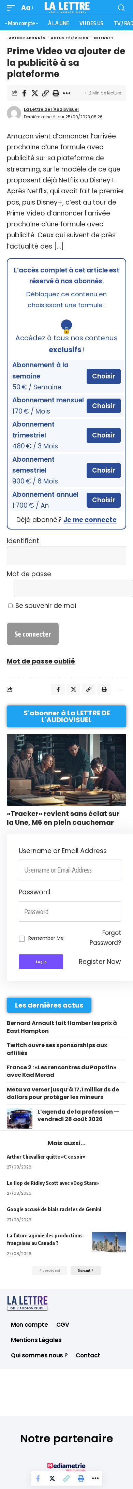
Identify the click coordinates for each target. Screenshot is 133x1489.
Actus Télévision (70, 38)
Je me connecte (90, 519)
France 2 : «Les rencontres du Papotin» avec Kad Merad (61, 1071)
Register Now (100, 961)
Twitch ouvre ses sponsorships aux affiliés (57, 1049)
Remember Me (46, 938)
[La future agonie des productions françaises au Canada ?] (109, 1242)
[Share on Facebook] (24, 93)
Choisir (103, 376)
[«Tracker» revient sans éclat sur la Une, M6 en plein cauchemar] (66, 770)
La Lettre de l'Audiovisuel (51, 109)
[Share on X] (35, 93)
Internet (104, 38)
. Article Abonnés (26, 38)
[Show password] (119, 911)
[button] (12, 7)
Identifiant (23, 541)
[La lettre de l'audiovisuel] (66, 8)
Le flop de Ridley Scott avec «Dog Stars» (53, 1183)
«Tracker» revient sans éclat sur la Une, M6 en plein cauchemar (63, 818)
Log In (41, 961)
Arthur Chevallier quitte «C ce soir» (46, 1156)
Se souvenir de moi (45, 605)
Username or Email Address (63, 850)
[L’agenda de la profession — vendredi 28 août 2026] (19, 1118)
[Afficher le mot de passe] (116, 588)
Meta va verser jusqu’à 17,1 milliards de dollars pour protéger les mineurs (63, 1093)
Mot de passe (29, 574)
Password (34, 892)
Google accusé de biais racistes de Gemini (54, 1209)
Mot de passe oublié (41, 661)
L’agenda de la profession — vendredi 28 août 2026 (78, 1115)
